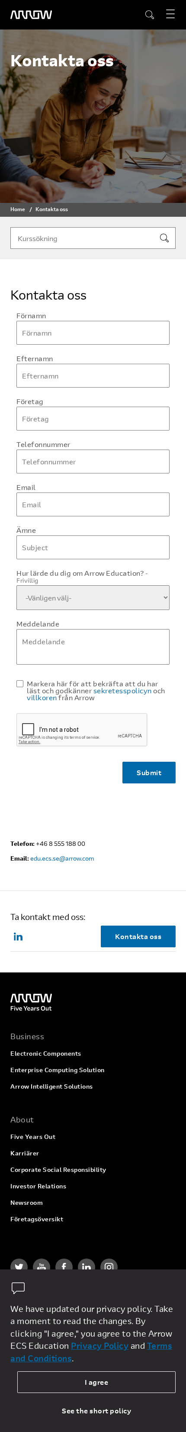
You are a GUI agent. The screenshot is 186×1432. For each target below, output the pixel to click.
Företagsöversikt (36, 1219)
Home (17, 209)
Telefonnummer (43, 444)
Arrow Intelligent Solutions (51, 1086)
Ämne (26, 530)
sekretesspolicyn (122, 690)
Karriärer (24, 1153)
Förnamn (31, 315)
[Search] (164, 238)
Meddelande (37, 623)
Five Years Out (32, 1136)
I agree (97, 1381)
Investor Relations (38, 1186)
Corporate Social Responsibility (58, 1169)
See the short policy (96, 1410)
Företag (30, 401)
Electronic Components (45, 1053)
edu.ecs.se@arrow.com (62, 858)
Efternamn (34, 358)
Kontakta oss (138, 936)
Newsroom (26, 1202)
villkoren (42, 697)
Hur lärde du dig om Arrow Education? (82, 577)
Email (26, 487)
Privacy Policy (99, 1345)
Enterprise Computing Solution (57, 1070)
